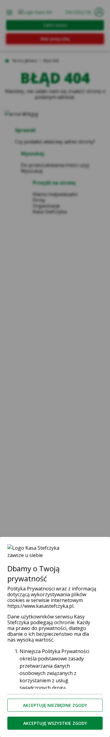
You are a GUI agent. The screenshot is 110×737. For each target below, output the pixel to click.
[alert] (55, 368)
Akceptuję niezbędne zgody (55, 705)
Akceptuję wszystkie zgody (55, 723)
